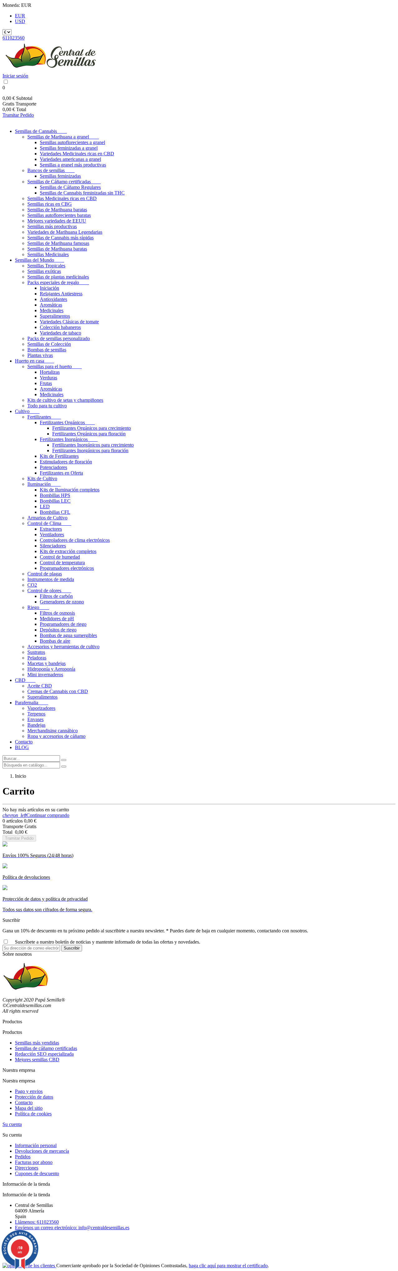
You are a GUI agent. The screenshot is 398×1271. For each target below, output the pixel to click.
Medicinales (51, 310)
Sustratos (36, 652)
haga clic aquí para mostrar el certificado (228, 1265)
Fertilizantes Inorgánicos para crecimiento (93, 445)
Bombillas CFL (55, 512)
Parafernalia (31, 702)
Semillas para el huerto (54, 366)
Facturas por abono (34, 1162)
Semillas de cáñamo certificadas (46, 1048)
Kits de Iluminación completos (70, 489)
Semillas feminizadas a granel (69, 148)
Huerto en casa (34, 360)
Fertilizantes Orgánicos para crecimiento (91, 428)
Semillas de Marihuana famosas (58, 243)
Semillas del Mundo (39, 260)
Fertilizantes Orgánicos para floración (89, 433)
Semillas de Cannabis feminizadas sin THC (82, 192)
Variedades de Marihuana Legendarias (64, 232)
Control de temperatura (62, 562)
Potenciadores (53, 467)
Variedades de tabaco (60, 332)
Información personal (36, 1145)
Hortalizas (50, 372)
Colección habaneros (60, 327)
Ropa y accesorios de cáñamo (56, 736)
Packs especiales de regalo (58, 282)
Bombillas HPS (55, 495)
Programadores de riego (63, 624)
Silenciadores (53, 545)
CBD (25, 680)
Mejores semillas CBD (37, 1059)
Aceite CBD (39, 685)
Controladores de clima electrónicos (75, 540)
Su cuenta (12, 1124)
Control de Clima (49, 523)
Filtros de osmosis (57, 613)
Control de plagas (44, 573)
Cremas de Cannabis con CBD (57, 691)
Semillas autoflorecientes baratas (59, 215)
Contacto (24, 741)
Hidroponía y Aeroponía (51, 669)
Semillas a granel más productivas (73, 164)
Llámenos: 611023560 (37, 1222)
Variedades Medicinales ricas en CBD (77, 153)
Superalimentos (55, 316)
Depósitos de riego (58, 629)
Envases (35, 719)
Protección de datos (34, 1097)
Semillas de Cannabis (41, 131)
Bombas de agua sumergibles (68, 635)
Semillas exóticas (44, 271)
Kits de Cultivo (42, 478)
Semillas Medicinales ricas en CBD (62, 198)
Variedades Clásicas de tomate (69, 321)
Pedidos (22, 1156)
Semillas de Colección (49, 344)
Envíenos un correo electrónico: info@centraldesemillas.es (72, 1227)
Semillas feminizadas (60, 176)
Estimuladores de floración (66, 461)
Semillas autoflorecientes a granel (72, 142)
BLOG (22, 747)
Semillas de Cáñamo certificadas (64, 181)
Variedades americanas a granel (70, 159)
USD (20, 21)
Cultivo (27, 411)
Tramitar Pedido (18, 115)
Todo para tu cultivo (47, 405)
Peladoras (36, 657)
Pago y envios (29, 1091)
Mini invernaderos (45, 674)
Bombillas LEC (55, 501)
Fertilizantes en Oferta (61, 473)
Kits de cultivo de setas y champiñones (65, 400)
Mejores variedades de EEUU (56, 220)
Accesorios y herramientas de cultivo (63, 646)
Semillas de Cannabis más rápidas (60, 237)
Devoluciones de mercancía (42, 1151)
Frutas (46, 383)
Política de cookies (33, 1113)
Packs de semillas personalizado (58, 338)
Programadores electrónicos (67, 568)
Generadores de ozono (62, 601)
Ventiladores (52, 534)
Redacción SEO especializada (44, 1054)
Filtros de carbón (56, 596)
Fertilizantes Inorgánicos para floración (90, 450)
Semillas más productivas (52, 226)
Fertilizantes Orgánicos (67, 422)
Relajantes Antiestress (61, 293)
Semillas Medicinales (48, 254)
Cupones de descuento (37, 1173)
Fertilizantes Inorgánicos (69, 439)
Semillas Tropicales (46, 265)
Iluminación (44, 484)
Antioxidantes (53, 299)
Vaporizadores (41, 708)
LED (45, 506)
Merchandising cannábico (52, 730)
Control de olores (49, 590)
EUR (20, 15)
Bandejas (36, 725)
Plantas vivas (40, 355)
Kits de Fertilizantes (59, 456)
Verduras (48, 377)
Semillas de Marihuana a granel (63, 136)
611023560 (13, 37)
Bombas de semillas (46, 349)
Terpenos (36, 713)
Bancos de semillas (51, 170)
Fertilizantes (44, 417)
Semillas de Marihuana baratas (57, 209)
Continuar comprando (35, 815)
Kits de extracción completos (68, 551)
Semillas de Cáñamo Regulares (70, 187)
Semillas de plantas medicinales (58, 276)
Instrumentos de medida (50, 579)
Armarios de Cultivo (47, 517)
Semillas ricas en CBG (49, 204)
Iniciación (49, 288)
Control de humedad (60, 557)
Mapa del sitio (29, 1108)
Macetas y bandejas (46, 663)
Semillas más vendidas (37, 1042)
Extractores (51, 529)
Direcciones (26, 1167)
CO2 (32, 585)
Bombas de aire (55, 641)
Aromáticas (51, 304)
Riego (38, 607)
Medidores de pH (57, 618)
